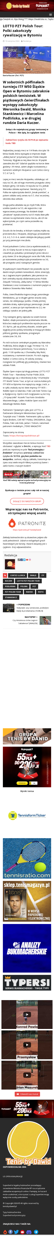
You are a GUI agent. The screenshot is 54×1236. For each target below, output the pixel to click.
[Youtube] (22, 1233)
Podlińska (10, 586)
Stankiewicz (11, 597)
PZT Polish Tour (13, 592)
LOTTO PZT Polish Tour (28, 581)
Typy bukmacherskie (12, 1212)
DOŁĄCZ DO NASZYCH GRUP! (27, 501)
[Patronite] (5, 1233)
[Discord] (29, 1233)
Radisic (29, 592)
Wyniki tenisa (27, 791)
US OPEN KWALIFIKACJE (13, 1176)
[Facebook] (10, 1233)
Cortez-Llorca (17, 575)
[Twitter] (16, 1233)
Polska (23, 586)
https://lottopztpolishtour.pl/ (24, 435)
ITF (42, 575)
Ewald (33, 575)
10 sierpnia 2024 (12, 41)
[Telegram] (36, 1233)
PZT (34, 586)
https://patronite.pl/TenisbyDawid (27, 530)
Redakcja (27, 41)
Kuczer (8, 581)
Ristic (41, 592)
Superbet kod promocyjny (14, 1215)
